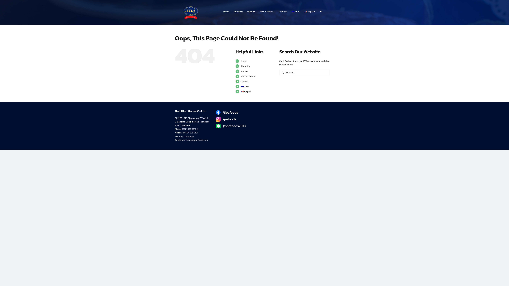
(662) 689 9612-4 (190, 129)
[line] (234, 124)
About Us (245, 66)
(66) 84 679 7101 (190, 132)
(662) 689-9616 (186, 136)
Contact (244, 81)
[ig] (234, 117)
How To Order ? (248, 76)
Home (243, 61)
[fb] (234, 111)
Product (244, 71)
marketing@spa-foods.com (195, 140)
